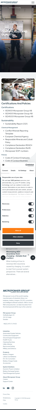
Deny (18, 243)
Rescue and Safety (9, 346)
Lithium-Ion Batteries (9, 357)
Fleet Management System (11, 373)
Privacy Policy (6, 394)
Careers (5, 379)
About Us (4, 7)
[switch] (31, 209)
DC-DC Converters (9, 359)
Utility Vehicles (7, 344)
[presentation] (3, 257)
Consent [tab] (5, 170)
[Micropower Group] (9, 2)
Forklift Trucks (7, 340)
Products (6, 352)
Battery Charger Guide (10, 361)
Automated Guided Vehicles (12, 333)
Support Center (8, 381)
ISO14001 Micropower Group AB (19, 113)
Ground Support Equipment (11, 338)
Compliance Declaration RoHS (18, 148)
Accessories (7, 363)
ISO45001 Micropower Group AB (19, 116)
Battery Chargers (8, 354)
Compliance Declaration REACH (18, 145)
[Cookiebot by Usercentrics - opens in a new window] (25, 165)
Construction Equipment (10, 335)
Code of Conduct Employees (17, 158)
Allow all (18, 230)
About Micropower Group (11, 377)
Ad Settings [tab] (22, 170)
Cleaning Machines (9, 342)
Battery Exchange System (11, 371)
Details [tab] (13, 170)
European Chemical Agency (17, 136)
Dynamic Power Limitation (11, 369)
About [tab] (31, 170)
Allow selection (18, 237)
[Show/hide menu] (32, 2)
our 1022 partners (14, 180)
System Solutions (8, 367)
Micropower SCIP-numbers (16, 151)
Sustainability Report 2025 (16, 124)
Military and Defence (9, 349)
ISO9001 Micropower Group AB (18, 110)
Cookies (5, 404)
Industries (6, 331)
